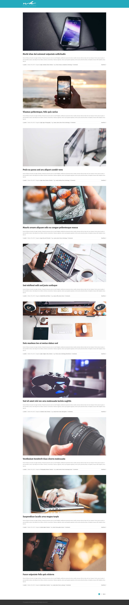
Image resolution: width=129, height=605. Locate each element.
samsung (63, 585)
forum (57, 64)
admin (25, 64)
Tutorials (51, 180)
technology (69, 64)
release (60, 64)
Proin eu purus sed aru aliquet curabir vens (43, 170)
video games (64, 411)
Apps (44, 122)
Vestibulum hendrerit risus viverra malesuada (44, 459)
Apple (41, 64)
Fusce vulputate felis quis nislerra (38, 574)
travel (60, 411)
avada (55, 122)
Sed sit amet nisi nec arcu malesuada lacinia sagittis (47, 401)
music (59, 353)
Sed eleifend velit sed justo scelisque (40, 285)
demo (61, 122)
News (48, 64)
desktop (60, 180)
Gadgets (44, 353)
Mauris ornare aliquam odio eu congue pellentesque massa (50, 227)
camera (57, 122)
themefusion (68, 353)
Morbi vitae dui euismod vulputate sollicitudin (44, 54)
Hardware (45, 64)
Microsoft (44, 238)
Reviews (51, 64)
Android (41, 295)
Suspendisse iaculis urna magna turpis (41, 516)
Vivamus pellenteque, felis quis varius (40, 112)
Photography (47, 122)
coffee (57, 295)
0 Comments (75, 64)
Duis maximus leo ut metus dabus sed (40, 343)
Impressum (50, 602)
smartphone (64, 64)
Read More (103, 64)
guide (60, 527)
